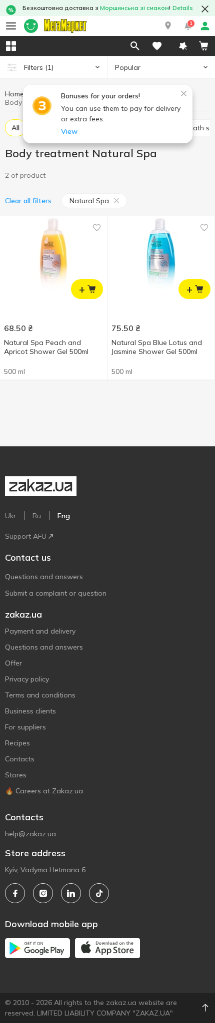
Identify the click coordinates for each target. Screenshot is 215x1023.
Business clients (30, 710)
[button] (168, 25)
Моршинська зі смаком (134, 7)
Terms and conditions (40, 694)
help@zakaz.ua (30, 833)
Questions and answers (44, 576)
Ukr (10, 515)
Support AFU (25, 536)
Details (182, 7)
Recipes (17, 742)
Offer (13, 663)
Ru (36, 515)
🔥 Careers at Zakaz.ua (44, 790)
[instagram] (43, 893)
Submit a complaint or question (55, 593)
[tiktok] (99, 893)
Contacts (19, 758)
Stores (15, 774)
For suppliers (25, 726)
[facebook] (15, 893)
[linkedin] (71, 893)
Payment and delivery (40, 631)
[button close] (205, 9)
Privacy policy (27, 679)
